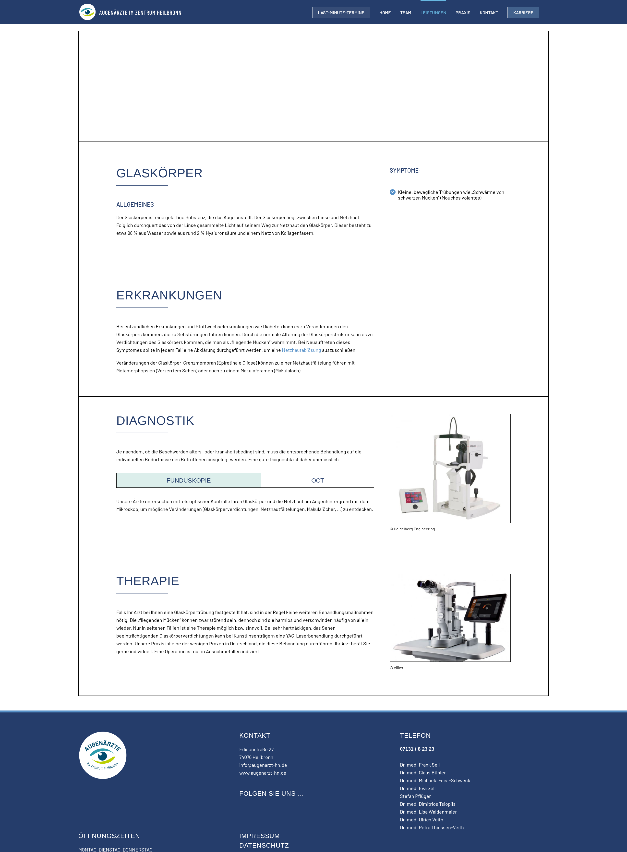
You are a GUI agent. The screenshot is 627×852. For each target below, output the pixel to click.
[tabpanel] (245, 507)
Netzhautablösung (301, 350)
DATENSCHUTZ (264, 845)
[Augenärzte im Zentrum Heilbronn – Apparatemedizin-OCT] (450, 416)
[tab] (188, 480)
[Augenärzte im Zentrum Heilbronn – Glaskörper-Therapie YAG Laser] (450, 577)
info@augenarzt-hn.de (263, 765)
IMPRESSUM (259, 836)
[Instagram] (241, 807)
